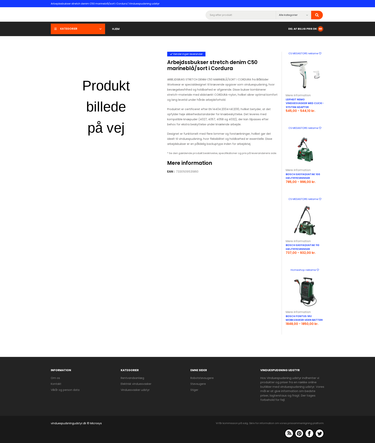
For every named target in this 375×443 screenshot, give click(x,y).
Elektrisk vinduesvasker (136, 384)
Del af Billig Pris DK (302, 28)
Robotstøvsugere (202, 378)
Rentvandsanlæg (132, 378)
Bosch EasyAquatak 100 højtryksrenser (303, 176)
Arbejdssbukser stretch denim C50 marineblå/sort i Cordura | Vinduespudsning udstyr (105, 3)
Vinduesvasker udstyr (135, 390)
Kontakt (56, 384)
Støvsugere (198, 384)
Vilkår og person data (65, 390)
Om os (55, 378)
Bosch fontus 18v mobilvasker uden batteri (304, 318)
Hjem (116, 29)
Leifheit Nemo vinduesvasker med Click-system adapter (305, 103)
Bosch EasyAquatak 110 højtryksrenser (302, 247)
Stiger (194, 390)
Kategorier (68, 29)
